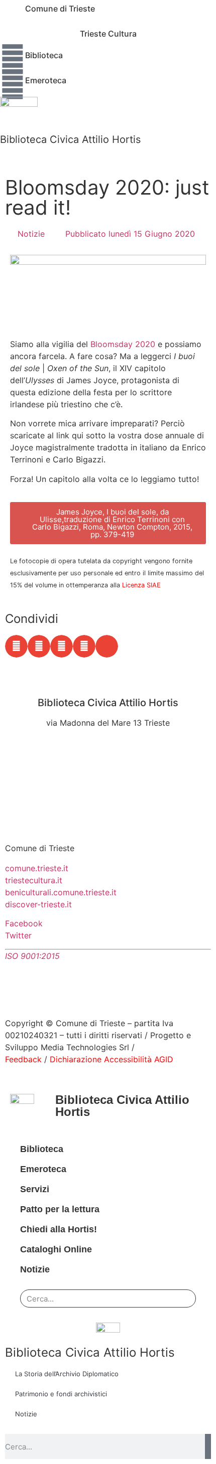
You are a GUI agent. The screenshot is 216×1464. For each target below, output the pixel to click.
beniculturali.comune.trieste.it (61, 892)
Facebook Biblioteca (44, 745)
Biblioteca (44, 55)
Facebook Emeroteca (45, 757)
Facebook (24, 923)
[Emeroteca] (12, 84)
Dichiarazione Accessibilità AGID (111, 1059)
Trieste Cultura (108, 34)
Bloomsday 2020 (122, 344)
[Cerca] (180, 1298)
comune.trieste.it (36, 868)
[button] (16, 646)
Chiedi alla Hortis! (58, 1229)
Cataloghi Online (56, 1249)
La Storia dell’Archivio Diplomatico (67, 1374)
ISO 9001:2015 (32, 956)
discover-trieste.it (38, 904)
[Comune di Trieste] (12, 12)
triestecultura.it (33, 880)
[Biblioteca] (12, 59)
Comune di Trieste (60, 9)
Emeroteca (45, 80)
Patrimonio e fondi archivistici (61, 1394)
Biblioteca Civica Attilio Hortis (70, 139)
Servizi (34, 1189)
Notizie (31, 234)
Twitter (18, 935)
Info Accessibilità (37, 776)
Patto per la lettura (59, 1209)
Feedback (23, 1059)
